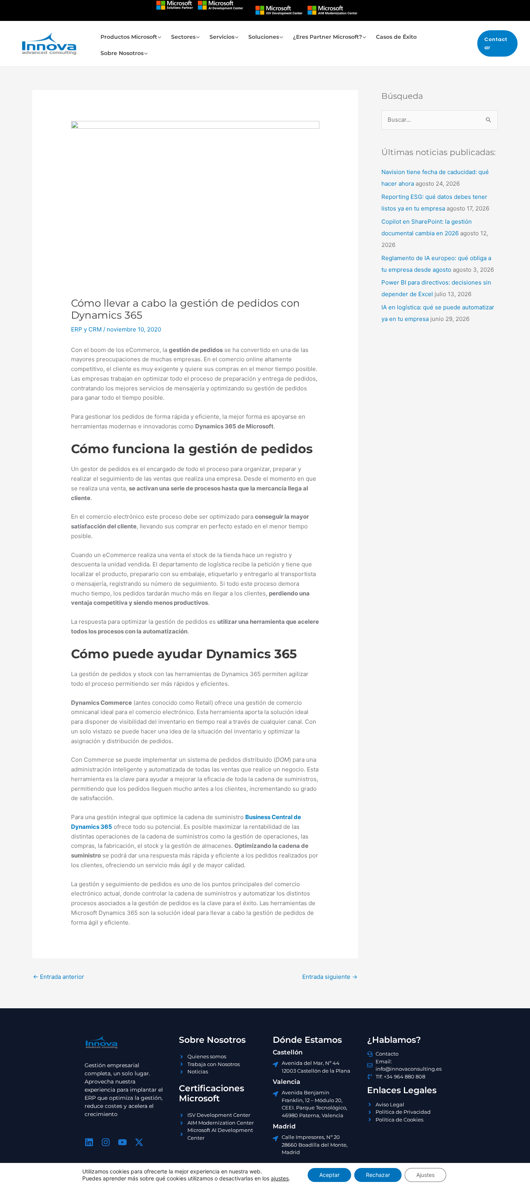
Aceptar (329, 1174)
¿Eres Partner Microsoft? (327, 36)
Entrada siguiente (329, 976)
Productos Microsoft (128, 36)
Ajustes (425, 1174)
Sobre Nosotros (122, 53)
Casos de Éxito (396, 36)
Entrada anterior (58, 976)
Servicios (222, 36)
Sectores (183, 36)
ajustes (280, 1178)
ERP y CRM (86, 329)
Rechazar (378, 1174)
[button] (497, 43)
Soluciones (263, 36)
